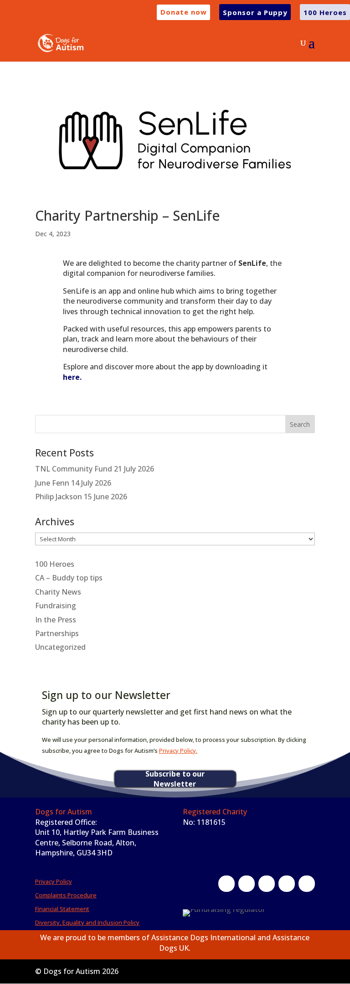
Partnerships (57, 633)
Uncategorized (60, 647)
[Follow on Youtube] (307, 883)
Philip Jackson (58, 497)
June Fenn (52, 483)
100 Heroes (54, 564)
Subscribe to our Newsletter (175, 779)
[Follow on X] (246, 883)
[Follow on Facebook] (226, 883)
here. (72, 377)
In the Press (55, 620)
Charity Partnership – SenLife (127, 215)
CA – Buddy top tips (69, 578)
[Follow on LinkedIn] (286, 883)
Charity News (58, 592)
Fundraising (55, 606)
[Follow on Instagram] (266, 883)
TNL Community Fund (73, 469)
